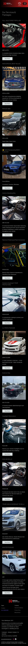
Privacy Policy (18, 610)
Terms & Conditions (19, 607)
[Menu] (25, 4)
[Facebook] (15, 639)
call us (19, 5)
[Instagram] (13, 639)
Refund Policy (18, 612)
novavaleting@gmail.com (6, 639)
